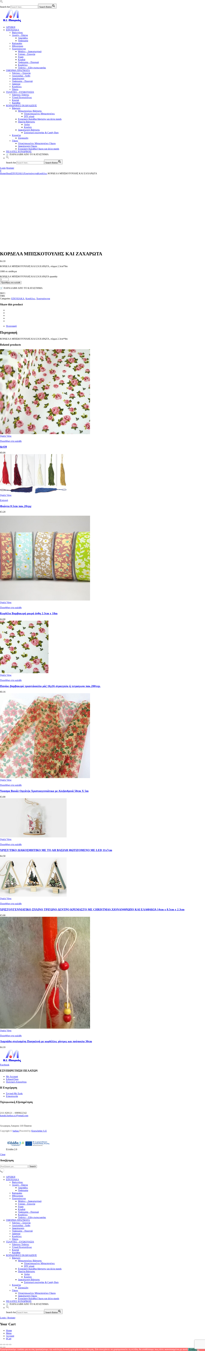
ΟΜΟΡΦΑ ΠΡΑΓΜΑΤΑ (18, 70)
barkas (16, 1131)
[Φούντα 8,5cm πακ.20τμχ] (33, 492)
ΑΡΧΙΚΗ (10, 27)
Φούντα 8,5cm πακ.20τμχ (15, 506)
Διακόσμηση (18, 78)
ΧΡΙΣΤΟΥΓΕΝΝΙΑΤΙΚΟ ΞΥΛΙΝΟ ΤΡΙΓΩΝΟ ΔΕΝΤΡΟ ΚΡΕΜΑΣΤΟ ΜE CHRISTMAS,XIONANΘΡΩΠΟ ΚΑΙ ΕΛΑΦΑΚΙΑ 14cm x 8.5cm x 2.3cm (92, 909)
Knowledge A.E (39, 1131)
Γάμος (15, 140)
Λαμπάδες (23, 38)
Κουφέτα (16, 135)
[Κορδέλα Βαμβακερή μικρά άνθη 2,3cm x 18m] (45, 599)
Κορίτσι (28, 127)
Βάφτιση (16, 108)
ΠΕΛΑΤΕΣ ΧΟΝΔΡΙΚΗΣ (19, 151)
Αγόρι (27, 124)
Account (10, 1336)
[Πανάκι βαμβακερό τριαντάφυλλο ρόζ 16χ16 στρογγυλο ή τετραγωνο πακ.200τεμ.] (24, 672)
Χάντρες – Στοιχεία (21, 73)
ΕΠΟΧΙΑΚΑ (12, 30)
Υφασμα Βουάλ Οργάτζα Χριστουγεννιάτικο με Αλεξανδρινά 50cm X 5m (44, 791)
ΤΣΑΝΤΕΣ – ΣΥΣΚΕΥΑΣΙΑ (20, 92)
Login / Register (7, 1317)
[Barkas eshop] (12, 22)
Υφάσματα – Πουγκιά (28, 62)
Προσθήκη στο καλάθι (10, 282)
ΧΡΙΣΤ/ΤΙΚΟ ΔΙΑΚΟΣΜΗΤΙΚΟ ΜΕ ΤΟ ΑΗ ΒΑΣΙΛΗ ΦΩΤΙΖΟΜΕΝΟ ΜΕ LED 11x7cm (56, 850)
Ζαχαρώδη (23, 138)
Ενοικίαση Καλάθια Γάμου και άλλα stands (38, 149)
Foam (20, 57)
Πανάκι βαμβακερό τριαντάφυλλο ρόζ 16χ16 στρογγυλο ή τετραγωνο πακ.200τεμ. (50, 686)
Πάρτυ (15, 89)
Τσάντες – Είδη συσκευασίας (32, 67)
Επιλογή (4, 500)
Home (3, 173)
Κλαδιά (21, 59)
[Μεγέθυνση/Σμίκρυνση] (1, 1344)
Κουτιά (15, 100)
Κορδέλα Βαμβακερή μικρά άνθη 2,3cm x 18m (28, 613)
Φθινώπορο (17, 46)
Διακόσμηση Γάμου (27, 146)
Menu (9, 1333)
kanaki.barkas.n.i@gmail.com (14, 1115)
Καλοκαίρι (17, 43)
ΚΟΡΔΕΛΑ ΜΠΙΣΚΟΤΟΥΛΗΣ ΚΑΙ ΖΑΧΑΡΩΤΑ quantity (28, 276)
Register (10, 168)
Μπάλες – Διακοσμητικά (29, 51)
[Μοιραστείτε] (7, 1344)
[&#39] (45, 433)
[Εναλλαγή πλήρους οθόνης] (4, 1344)
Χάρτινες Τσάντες (20, 94)
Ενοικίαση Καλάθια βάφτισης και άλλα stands (40, 119)
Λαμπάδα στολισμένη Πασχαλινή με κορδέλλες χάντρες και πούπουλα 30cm (46, 1041)
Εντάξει (192, 1349)
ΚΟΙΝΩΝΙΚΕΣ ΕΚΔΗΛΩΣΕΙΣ (21, 105)
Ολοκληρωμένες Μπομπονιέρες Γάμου (37, 143)
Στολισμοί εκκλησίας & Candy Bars (41, 132)
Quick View (6, 436)
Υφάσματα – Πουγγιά (22, 81)
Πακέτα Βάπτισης (26, 121)
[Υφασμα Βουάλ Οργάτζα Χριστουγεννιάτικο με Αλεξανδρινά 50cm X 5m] (45, 777)
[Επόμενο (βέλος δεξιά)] (4, 1347)
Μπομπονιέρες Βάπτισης (30, 111)
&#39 (3, 446)
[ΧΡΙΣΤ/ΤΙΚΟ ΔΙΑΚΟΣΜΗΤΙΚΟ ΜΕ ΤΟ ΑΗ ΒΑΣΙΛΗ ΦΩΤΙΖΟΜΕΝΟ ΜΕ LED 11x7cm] (33, 836)
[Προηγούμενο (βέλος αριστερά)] (1, 1347)
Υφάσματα (23, 40)
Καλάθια (16, 103)
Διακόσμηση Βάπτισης (29, 130)
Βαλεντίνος (17, 32)
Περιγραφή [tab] (11, 326)
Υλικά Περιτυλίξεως (22, 97)
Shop (8, 173)
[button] (1, 2)
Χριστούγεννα (19, 48)
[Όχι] (198, 1350)
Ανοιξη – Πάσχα (20, 35)
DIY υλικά (29, 116)
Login (3, 168)
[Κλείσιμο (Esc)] (10, 1344)
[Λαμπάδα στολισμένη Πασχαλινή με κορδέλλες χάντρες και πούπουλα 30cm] (45, 1028)
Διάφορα (16, 84)
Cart (8, 1338)
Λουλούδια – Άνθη (21, 76)
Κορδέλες (23, 65)
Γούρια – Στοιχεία (26, 54)
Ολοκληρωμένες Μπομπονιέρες (39, 113)
